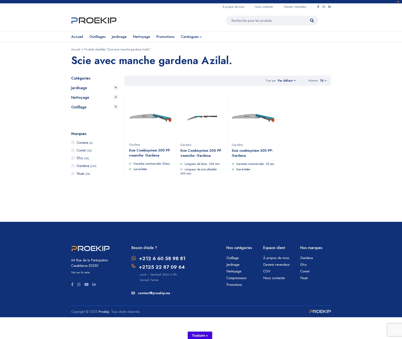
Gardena (86, 165)
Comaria (85, 142)
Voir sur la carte (80, 272)
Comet (84, 150)
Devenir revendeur (295, 7)
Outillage (78, 107)
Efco (83, 158)
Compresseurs (237, 278)
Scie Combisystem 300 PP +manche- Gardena (149, 153)
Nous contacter (264, 7)
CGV (267, 271)
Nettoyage (80, 97)
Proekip (103, 311)
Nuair (83, 173)
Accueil (75, 49)
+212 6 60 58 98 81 (162, 258)
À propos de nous (233, 7)
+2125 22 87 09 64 (162, 267)
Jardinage (79, 88)
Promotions (234, 284)
